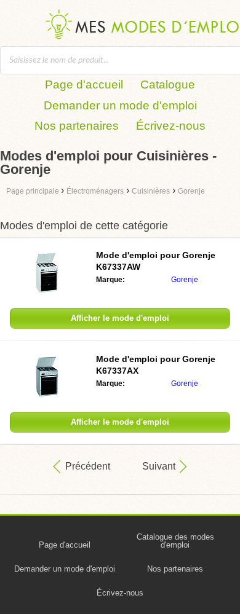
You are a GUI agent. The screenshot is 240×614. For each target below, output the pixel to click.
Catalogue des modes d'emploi (175, 540)
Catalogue (167, 84)
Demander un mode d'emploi (120, 105)
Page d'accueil (84, 84)
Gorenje (184, 279)
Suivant (158, 466)
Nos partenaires (76, 125)
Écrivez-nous (171, 125)
